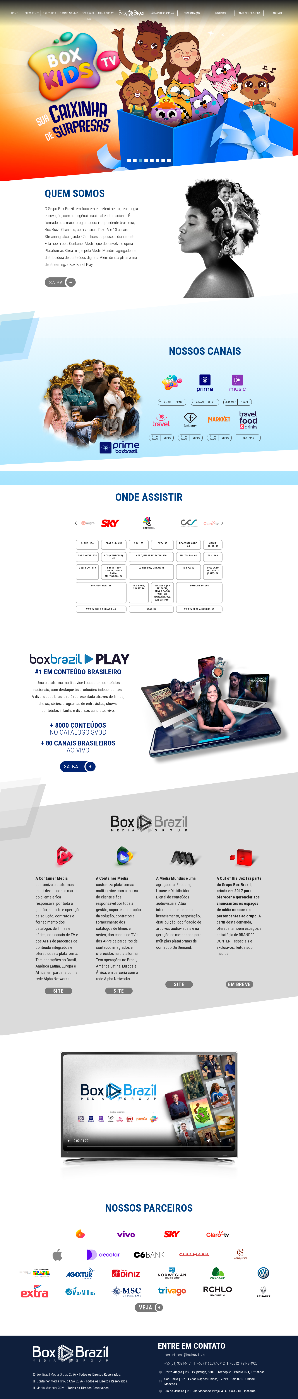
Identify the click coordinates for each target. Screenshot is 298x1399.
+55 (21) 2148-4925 (243, 1363)
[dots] (129, 160)
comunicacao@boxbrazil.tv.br (185, 1355)
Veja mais (165, 402)
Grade (179, 402)
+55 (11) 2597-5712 (211, 1363)
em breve (239, 984)
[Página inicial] (132, 13)
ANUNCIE (278, 13)
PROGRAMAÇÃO (192, 13)
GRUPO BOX (49, 13)
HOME (14, 13)
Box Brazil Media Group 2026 (56, 1374)
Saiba (61, 282)
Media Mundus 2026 (50, 1388)
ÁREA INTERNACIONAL (163, 13)
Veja (150, 1307)
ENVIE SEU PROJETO (249, 13)
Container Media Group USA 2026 (59, 1381)
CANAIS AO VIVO (69, 13)
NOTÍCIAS (220, 13)
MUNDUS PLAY (106, 13)
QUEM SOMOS (31, 13)
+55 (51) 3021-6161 (178, 1363)
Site (58, 991)
